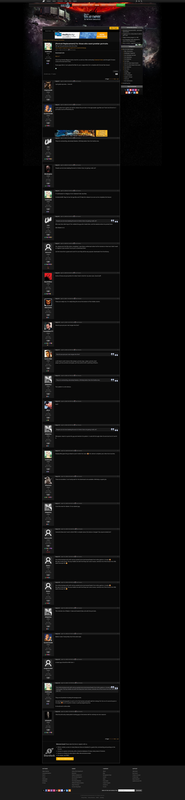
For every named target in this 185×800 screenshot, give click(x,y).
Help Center (135, 771)
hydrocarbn (48, 538)
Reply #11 (57, 350)
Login (58, 31)
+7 (48, 494)
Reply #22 (57, 633)
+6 (48, 156)
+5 (48, 123)
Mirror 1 (57, 56)
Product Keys (135, 777)
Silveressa (48, 485)
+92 (48, 291)
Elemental (74, 773)
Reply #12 (57, 375)
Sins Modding (61, 40)
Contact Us (105, 784)
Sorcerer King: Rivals (76, 786)
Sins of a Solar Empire (52, 40)
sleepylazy (48, 384)
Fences (43, 777)
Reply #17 (57, 503)
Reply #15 (57, 450)
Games (54, 1)
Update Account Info (137, 781)
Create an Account (136, 775)
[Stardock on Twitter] (125, 90)
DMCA (97, 797)
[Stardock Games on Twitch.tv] (133, 90)
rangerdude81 (48, 668)
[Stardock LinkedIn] (134, 92)
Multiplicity (44, 781)
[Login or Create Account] (136, 1)
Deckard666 (48, 359)
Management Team (107, 775)
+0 (48, 99)
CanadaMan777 (48, 331)
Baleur (48, 565)
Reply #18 (57, 529)
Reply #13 (57, 401)
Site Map (102, 797)
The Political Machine (76, 781)
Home (44, 40)
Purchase (121, 5)
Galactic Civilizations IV (77, 775)
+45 (48, 545)
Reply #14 (57, 425)
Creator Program (106, 782)
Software (49, 1)
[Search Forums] (141, 1)
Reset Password (136, 779)
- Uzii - (48, 147)
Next (115, 79)
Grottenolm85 (48, 113)
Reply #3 (57, 138)
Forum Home (48, 31)
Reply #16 (57, 476)
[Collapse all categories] (141, 49)
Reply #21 (57, 608)
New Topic (114, 28)
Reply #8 (57, 273)
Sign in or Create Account (65, 758)
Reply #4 (57, 165)
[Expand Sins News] (123, 61)
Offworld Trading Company (78, 782)
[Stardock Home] (43, 1)
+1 (48, 315)
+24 (48, 340)
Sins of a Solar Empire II (77, 777)
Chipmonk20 (48, 90)
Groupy (44, 782)
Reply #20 (57, 582)
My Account (135, 773)
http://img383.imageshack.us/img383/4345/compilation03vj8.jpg (70, 48)
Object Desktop (45, 771)
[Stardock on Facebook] (128, 90)
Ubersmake (48, 307)
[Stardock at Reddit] (126, 92)
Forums (104, 786)
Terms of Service (91, 797)
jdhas (48, 410)
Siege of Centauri (75, 784)
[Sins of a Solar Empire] (92, 14)
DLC (91, 5)
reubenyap (48, 51)
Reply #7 (57, 243)
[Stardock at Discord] (129, 92)
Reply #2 (57, 104)
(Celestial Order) (98, 60)
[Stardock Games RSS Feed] (137, 92)
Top (117, 81)
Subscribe (138, 790)
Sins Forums (73, 50)
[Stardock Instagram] (135, 90)
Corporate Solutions (46, 773)
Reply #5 (57, 190)
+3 (48, 60)
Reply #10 (57, 322)
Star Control (74, 779)
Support (75, 1)
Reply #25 (57, 711)
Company (105, 768)
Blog (70, 1)
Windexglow (48, 174)
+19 (48, 261)
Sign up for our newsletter (109, 790)
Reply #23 (57, 659)
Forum (97, 5)
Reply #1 (57, 81)
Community (60, 1)
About (104, 771)
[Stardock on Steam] (138, 90)
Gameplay (76, 5)
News (66, 1)
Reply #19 (57, 556)
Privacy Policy (84, 797)
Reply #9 (57, 298)
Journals (85, 5)
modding (116, 71)
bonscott (48, 252)
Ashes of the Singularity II (77, 771)
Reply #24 (57, 683)
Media (103, 5)
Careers (104, 777)
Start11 (43, 775)
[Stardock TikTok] (132, 92)
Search (54, 31)
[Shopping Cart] (139, 1)
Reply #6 (57, 216)
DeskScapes (44, 779)
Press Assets (105, 781)
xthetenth (48, 720)
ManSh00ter (48, 282)
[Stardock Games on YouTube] (130, 90)
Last (118, 79)
